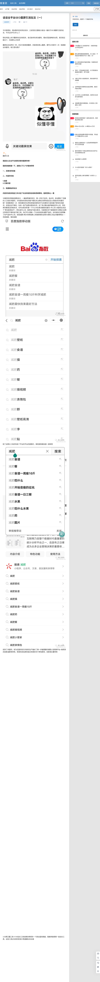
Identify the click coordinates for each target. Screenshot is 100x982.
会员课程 (22, 3)
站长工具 (13, 3)
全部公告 (85, 35)
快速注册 (96, 3)
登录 (89, 3)
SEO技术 (6, 22)
